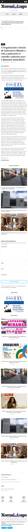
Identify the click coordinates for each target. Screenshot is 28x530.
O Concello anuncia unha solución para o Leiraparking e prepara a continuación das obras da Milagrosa (13, 188)
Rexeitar (9, 527)
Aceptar (4, 527)
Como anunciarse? (4, 490)
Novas (7, 14)
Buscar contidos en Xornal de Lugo (7, 488)
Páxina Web (3, 274)
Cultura (14, 14)
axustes (10, 525)
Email (2, 268)
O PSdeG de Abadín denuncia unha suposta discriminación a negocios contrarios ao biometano (13, 211)
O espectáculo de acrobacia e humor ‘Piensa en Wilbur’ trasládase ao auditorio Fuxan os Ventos (14, 362)
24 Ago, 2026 (12, 389)
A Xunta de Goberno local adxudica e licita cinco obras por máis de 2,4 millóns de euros (14, 233)
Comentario (4, 246)
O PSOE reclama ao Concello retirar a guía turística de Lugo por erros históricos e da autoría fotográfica (14, 412)
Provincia (11, 20)
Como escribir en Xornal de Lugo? (7, 489)
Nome (2, 263)
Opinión (20, 14)
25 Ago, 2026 (12, 339)
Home (2, 20)
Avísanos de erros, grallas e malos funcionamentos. (11, 481)
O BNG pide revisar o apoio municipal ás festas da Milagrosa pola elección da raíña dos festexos (14, 337)
